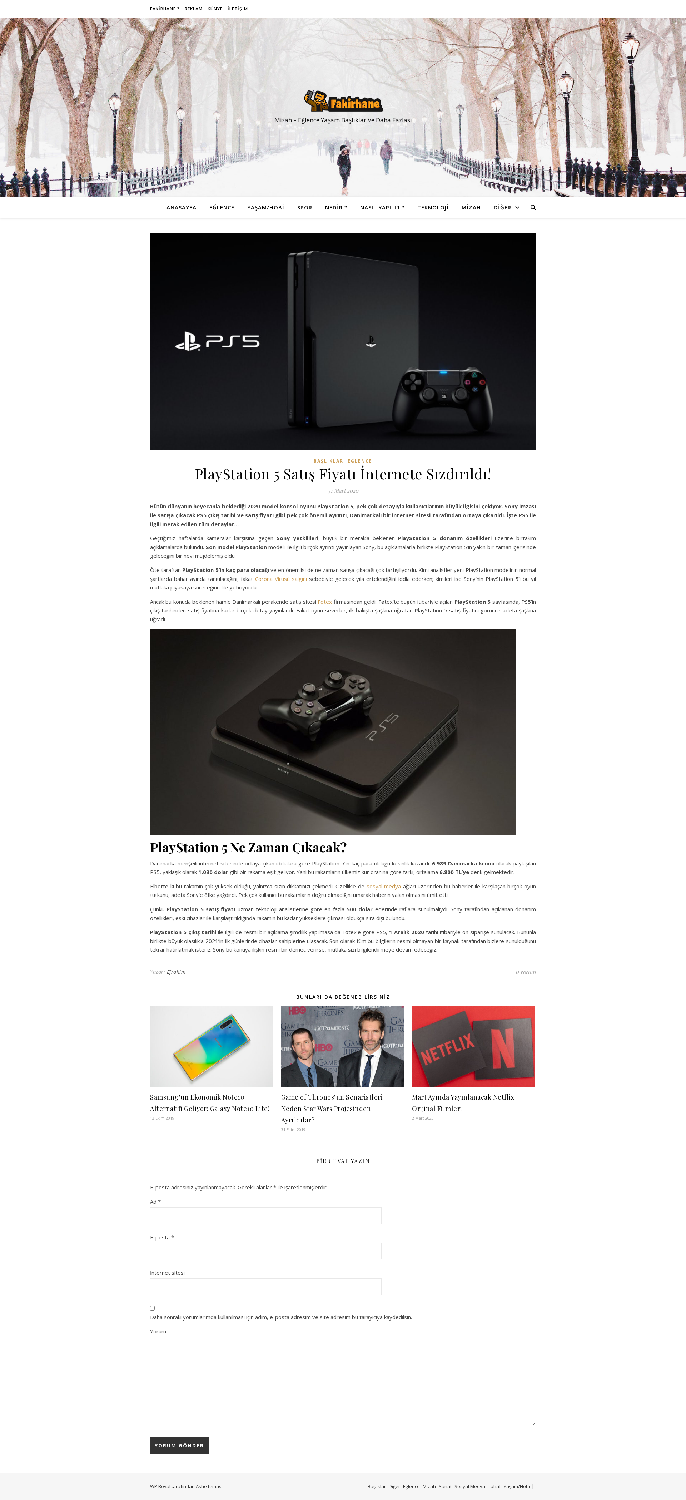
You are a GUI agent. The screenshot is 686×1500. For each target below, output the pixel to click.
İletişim (238, 9)
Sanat (445, 1486)
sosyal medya (384, 886)
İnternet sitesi (167, 1272)
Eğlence (221, 207)
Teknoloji (433, 207)
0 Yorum (526, 972)
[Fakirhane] (343, 101)
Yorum (158, 1331)
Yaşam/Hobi (265, 207)
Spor (304, 207)
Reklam (194, 9)
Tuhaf (494, 1486)
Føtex (325, 601)
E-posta (162, 1237)
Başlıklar (328, 461)
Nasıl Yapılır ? (382, 207)
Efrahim (176, 971)
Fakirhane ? (165, 9)
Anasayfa (181, 207)
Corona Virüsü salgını (281, 578)
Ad (155, 1201)
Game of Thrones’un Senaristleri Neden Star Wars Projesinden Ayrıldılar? (332, 1108)
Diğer (502, 207)
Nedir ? (336, 207)
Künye (215, 9)
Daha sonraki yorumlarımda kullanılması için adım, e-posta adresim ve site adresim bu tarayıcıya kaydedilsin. (281, 1317)
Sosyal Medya (469, 1486)
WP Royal (160, 1486)
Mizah (471, 207)
